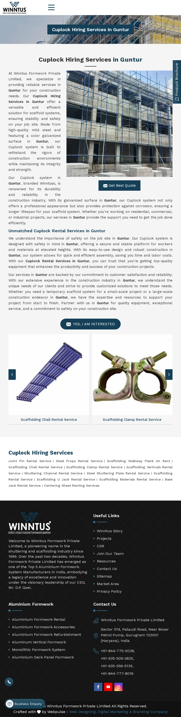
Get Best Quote (121, 185)
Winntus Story (110, 531)
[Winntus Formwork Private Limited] (14, 8)
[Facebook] (98, 687)
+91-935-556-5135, (117, 666)
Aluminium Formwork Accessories (43, 627)
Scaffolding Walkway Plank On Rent (138, 461)
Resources (106, 561)
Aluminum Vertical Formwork (39, 642)
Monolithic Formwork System (38, 649)
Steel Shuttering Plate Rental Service (118, 473)
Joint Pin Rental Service (29, 461)
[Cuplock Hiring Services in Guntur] (119, 124)
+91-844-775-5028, (118, 651)
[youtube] (108, 687)
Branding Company (150, 711)
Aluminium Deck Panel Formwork (43, 657)
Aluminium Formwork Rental (38, 619)
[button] (169, 374)
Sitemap (104, 576)
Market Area (108, 584)
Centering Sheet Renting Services (71, 485)
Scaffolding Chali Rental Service (35, 467)
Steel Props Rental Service (79, 461)
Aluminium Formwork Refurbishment (46, 634)
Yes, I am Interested (93, 324)
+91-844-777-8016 (117, 673)
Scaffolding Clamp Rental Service (94, 467)
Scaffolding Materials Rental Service (130, 479)
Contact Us (107, 568)
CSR (100, 546)
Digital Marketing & (115, 711)
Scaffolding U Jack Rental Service (66, 479)
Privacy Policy (109, 591)
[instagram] (118, 687)
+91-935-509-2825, (117, 658)
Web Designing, (83, 711)
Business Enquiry (27, 704)
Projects (104, 538)
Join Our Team (110, 553)
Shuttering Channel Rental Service (53, 473)
